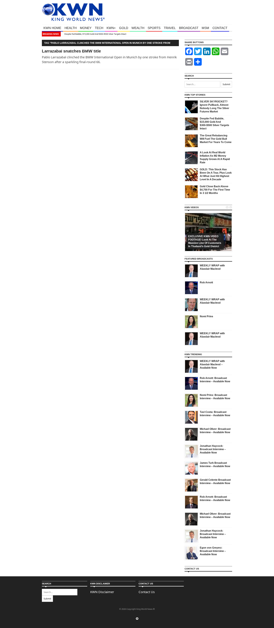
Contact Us (147, 592)
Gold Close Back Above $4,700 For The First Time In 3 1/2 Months (215, 189)
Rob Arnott (206, 282)
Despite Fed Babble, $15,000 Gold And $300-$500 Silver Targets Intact (93, 34)
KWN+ (111, 28)
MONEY (85, 28)
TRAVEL (170, 28)
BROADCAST (188, 28)
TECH (99, 28)
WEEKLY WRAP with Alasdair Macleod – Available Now (212, 364)
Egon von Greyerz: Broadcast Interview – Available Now (213, 551)
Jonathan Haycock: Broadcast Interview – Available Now (213, 449)
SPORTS (154, 28)
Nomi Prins (206, 316)
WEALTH (137, 28)
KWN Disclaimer (102, 592)
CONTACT (219, 28)
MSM (205, 28)
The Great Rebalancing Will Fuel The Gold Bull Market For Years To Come (216, 138)
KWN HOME (52, 28)
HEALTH (71, 28)
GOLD (123, 28)
